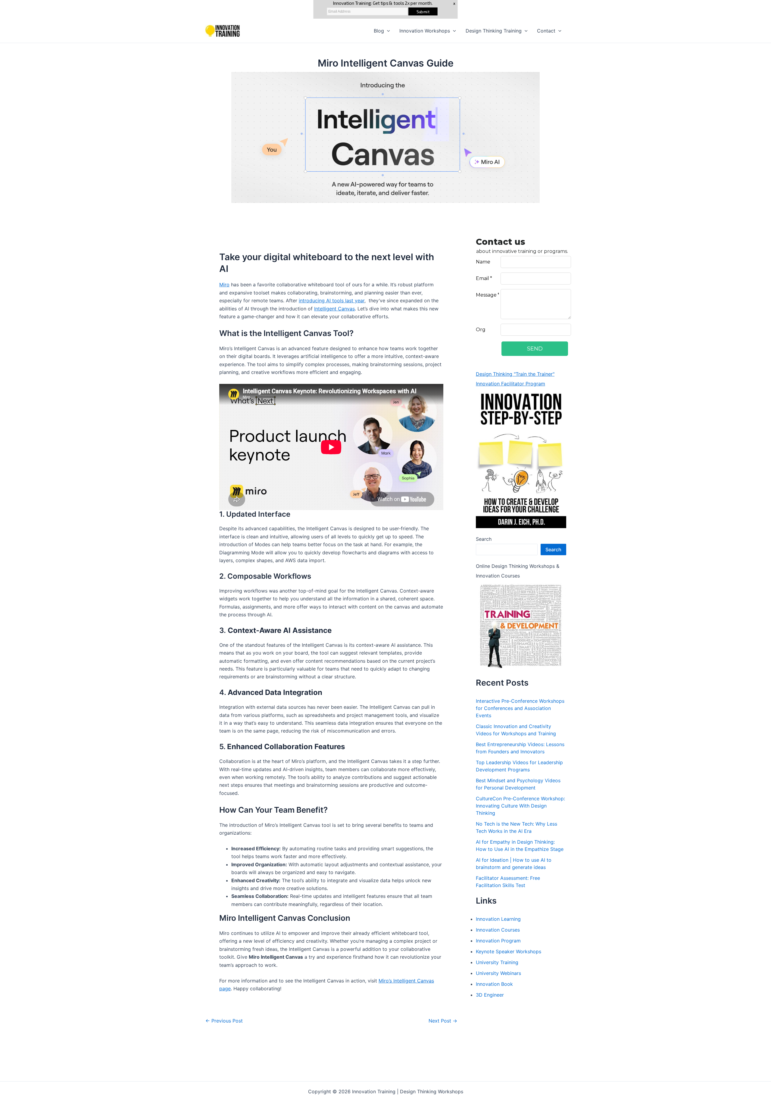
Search (484, 539)
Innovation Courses (498, 930)
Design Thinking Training (494, 31)
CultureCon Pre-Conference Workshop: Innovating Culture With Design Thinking (520, 805)
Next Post (443, 1020)
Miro (224, 285)
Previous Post (224, 1020)
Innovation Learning (498, 919)
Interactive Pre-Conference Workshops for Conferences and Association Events (520, 708)
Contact (546, 31)
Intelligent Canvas (334, 309)
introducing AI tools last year (331, 300)
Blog (379, 31)
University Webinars (498, 973)
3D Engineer (490, 995)
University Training (497, 962)
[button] (387, 31)
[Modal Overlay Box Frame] (548, 300)
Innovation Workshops (424, 31)
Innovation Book (494, 984)
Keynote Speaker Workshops (508, 951)
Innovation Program (498, 941)
